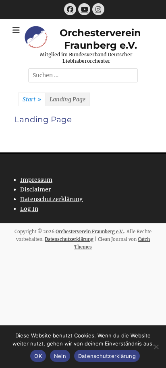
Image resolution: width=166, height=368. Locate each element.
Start (32, 99)
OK (38, 356)
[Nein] (156, 347)
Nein (60, 356)
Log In (29, 208)
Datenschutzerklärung (51, 199)
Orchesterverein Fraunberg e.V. (90, 231)
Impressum (36, 179)
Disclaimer (35, 189)
